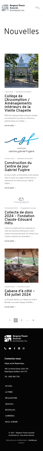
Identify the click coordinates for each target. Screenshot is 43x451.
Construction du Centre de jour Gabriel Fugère (18, 167)
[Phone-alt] (5, 348)
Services (9, 404)
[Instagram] (24, 348)
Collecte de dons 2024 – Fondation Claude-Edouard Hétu (19, 218)
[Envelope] (10, 348)
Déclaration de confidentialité (16, 440)
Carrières (10, 416)
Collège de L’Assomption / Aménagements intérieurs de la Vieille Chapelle (18, 103)
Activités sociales (23, 287)
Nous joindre (11, 422)
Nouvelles (10, 410)
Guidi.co (21, 443)
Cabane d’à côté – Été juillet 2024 (20, 293)
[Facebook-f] (14, 348)
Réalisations (11, 398)
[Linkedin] (19, 348)
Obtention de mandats (23, 92)
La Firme (9, 392)
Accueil (8, 386)
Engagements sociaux (28, 208)
